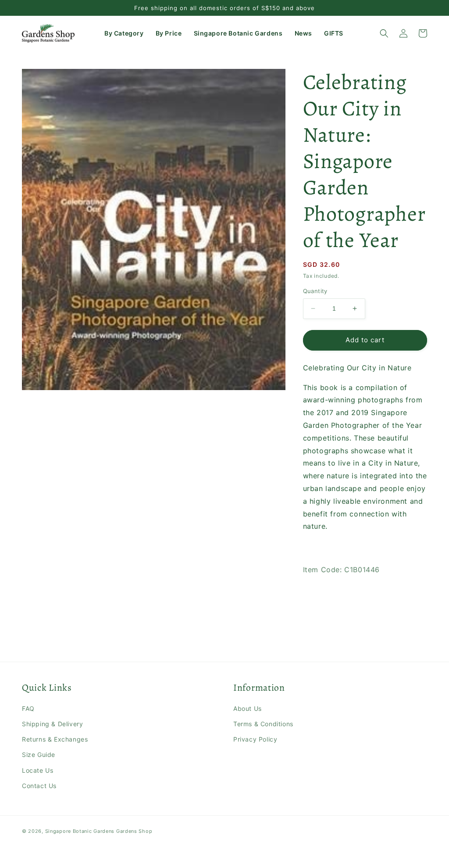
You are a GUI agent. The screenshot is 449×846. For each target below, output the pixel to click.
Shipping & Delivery (52, 724)
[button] (124, 33)
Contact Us (39, 785)
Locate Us (37, 770)
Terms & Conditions (263, 724)
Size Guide (38, 754)
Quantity (315, 290)
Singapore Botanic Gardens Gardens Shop (99, 831)
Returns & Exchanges (55, 739)
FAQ (28, 708)
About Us (247, 708)
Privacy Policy (255, 739)
